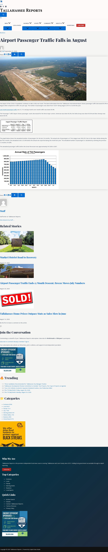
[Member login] (1, 18)
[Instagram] (6, 7)
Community (47, 23)
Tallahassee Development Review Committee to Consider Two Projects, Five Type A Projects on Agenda (35, 386)
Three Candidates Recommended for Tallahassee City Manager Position (25, 384)
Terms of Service (11, 506)
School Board (8, 419)
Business (26, 23)
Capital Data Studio (35, 549)
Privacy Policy (10, 508)
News (6, 23)
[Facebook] (1, 7)
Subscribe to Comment (7, 341)
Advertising (70, 25)
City (6, 410)
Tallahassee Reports (16, 549)
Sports (36, 23)
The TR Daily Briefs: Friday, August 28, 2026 (17, 390)
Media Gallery (8, 415)
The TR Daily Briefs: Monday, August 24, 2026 (17, 392)
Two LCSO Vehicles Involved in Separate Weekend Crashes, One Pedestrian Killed (28, 388)
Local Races (17, 25)
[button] (9, 23)
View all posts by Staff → (7, 220)
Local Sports (9, 490)
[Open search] (3, 14)
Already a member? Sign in (21, 341)
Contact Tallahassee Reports (14, 504)
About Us (59, 23)
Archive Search (10, 499)
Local (6, 406)
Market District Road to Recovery (18, 257)
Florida (7, 408)
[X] (3, 7)
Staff (3, 51)
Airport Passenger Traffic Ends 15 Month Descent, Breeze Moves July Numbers (42, 283)
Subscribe (81, 25)
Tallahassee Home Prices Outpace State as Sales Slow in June (33, 313)
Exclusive (7, 404)
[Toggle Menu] (7, 28)
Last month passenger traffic (8, 109)
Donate (8, 501)
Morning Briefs (9, 413)
